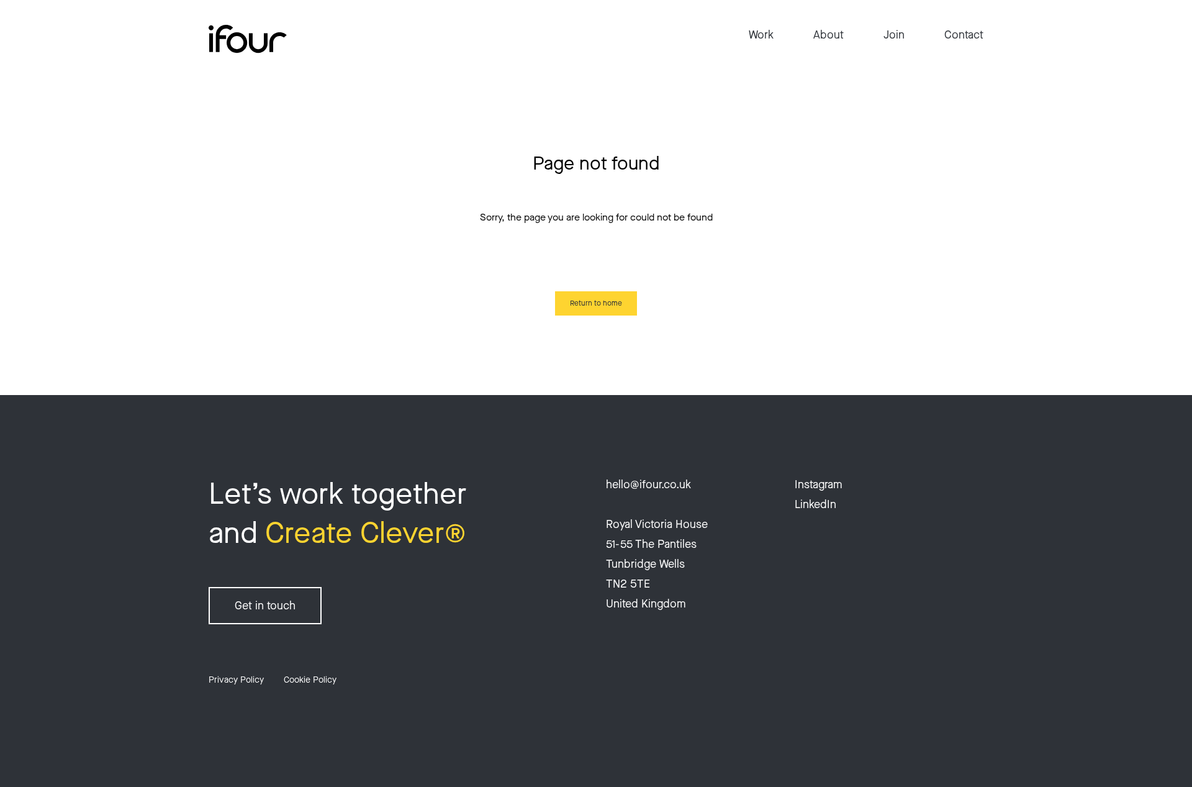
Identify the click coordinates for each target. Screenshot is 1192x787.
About (828, 34)
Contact (963, 34)
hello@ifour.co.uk (648, 484)
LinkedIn (815, 504)
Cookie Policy (310, 680)
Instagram (818, 484)
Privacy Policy (236, 680)
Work (761, 34)
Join (894, 34)
